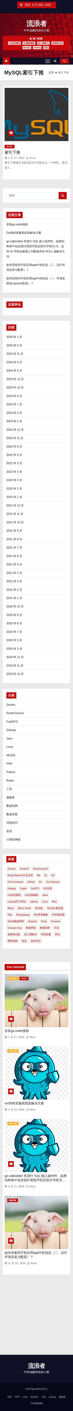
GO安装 (47, 888)
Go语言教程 (14, 43)
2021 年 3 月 (14, 581)
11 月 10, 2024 (17, 1263)
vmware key (15, 927)
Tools (44, 921)
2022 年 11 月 (14, 438)
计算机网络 (13, 839)
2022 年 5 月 (14, 463)
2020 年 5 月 (14, 640)
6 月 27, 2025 (16, 1186)
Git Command (15, 881)
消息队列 (12, 822)
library (34, 901)
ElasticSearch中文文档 (20, 875)
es (45, 875)
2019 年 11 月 (14, 665)
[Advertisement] (36, 1316)
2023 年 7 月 (14, 404)
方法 (56, 927)
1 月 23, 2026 (16, 1109)
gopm (23, 888)
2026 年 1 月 (14, 336)
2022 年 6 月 (14, 454)
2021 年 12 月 (15, 505)
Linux (9, 746)
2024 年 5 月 (14, 370)
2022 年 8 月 (14, 446)
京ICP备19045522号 (36, 1389)
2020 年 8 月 (14, 623)
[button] (56, 61)
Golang (37, 47)
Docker (10, 704)
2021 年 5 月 (14, 564)
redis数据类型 (16, 921)
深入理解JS (43, 43)
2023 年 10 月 (15, 387)
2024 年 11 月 (14, 353)
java (45, 895)
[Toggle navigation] (48, 61)
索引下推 (12, 152)
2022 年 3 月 (14, 480)
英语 (9, 831)
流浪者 (36, 23)
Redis (10, 780)
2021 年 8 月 (14, 539)
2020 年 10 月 (15, 606)
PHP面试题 (58, 914)
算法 (57, 934)
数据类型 (31, 927)
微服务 (10, 797)
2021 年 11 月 (14, 513)
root (32, 158)
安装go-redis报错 (17, 224)
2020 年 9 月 (14, 615)
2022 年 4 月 (14, 471)
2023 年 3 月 (14, 412)
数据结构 (12, 805)
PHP (9, 763)
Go (40, 881)
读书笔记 (36, 940)
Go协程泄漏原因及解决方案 (23, 232)
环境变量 (46, 934)
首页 (9, 1397)
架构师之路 (57, 43)
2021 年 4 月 (14, 572)
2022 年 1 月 (14, 496)
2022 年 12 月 (15, 429)
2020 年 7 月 (14, 631)
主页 (51, 72)
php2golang (23, 914)
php (10, 914)
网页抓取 (13, 940)
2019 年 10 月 (15, 673)
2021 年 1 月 (14, 598)
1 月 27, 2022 (16, 158)
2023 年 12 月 (15, 379)
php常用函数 (41, 914)
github (31, 881)
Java (9, 738)
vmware (55, 921)
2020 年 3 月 (14, 648)
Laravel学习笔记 (17, 901)
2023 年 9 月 (14, 396)
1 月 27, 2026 (16, 1037)
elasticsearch (40, 868)
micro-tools (24, 908)
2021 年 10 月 (15, 522)
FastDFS (12, 721)
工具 (9, 788)
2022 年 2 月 (14, 488)
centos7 (24, 868)
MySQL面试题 (55, 908)
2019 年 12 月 (15, 657)
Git (52, 875)
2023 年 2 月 (14, 421)
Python (10, 772)
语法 (46, 47)
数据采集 (12, 814)
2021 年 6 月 (14, 556)
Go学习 (35, 888)
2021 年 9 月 (14, 530)
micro (11, 908)
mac (54, 901)
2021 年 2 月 (14, 589)
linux (45, 901)
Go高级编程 (29, 43)
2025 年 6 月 (14, 345)
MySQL (26, 47)
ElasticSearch (15, 713)
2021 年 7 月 (14, 547)
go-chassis (52, 881)
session (32, 921)
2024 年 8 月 (14, 362)
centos (12, 868)
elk (38, 875)
